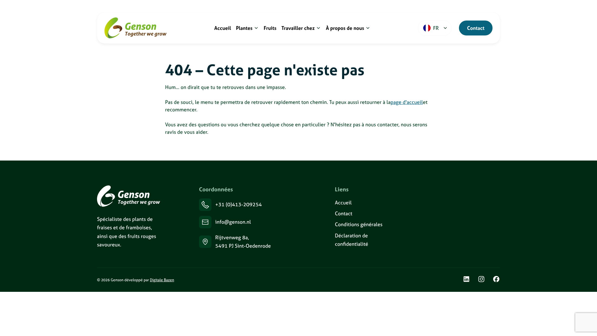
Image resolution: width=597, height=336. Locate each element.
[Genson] (128, 196)
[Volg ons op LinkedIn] (466, 279)
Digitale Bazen (162, 280)
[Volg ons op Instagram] (481, 279)
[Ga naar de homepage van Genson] (135, 28)
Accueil (343, 202)
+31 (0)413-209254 (238, 204)
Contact (475, 28)
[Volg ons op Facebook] (496, 279)
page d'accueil (407, 102)
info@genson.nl (233, 222)
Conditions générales (358, 224)
